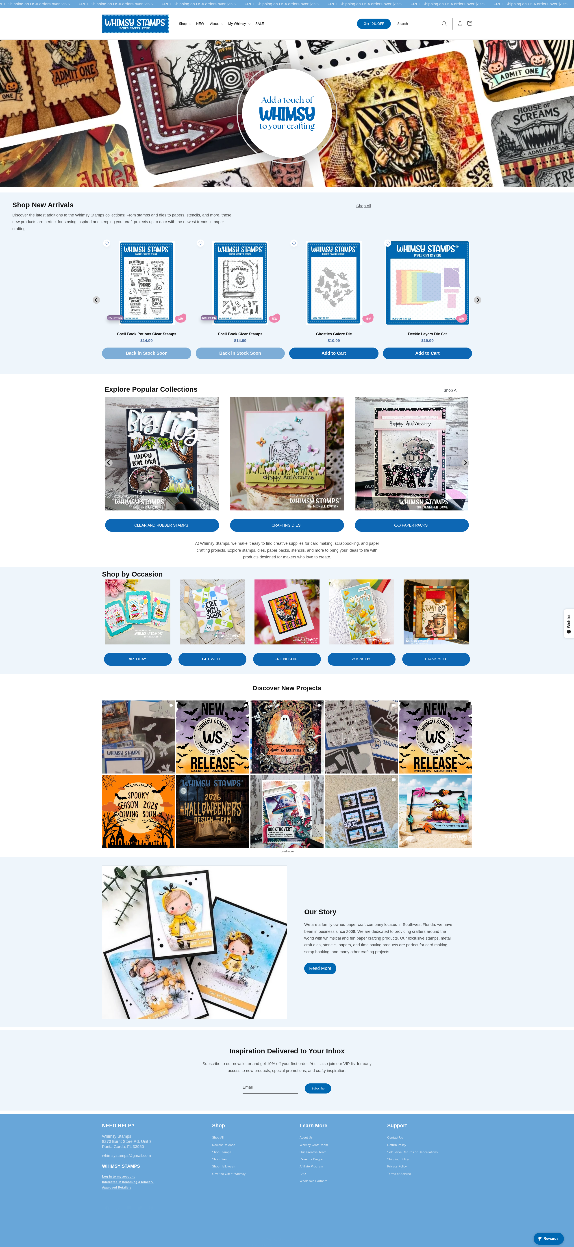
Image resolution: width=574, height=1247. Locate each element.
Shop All (363, 206)
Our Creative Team (313, 1152)
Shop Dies (219, 1159)
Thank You (435, 659)
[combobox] (422, 23)
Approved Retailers (116, 1187)
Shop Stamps (221, 1152)
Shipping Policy (398, 1159)
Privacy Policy (397, 1166)
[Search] (444, 23)
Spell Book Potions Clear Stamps (146, 334)
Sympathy (360, 659)
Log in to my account (118, 1176)
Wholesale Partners (313, 1181)
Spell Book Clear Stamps (240, 334)
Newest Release (223, 1144)
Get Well (211, 659)
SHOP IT (287, 811)
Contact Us (395, 1137)
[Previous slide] (96, 300)
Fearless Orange (318, 1245)
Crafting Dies (286, 525)
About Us (306, 1137)
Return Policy (396, 1144)
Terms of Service (399, 1173)
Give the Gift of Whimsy (229, 1173)
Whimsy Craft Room (314, 1144)
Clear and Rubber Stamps (161, 525)
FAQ (303, 1173)
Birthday (137, 659)
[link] (138, 737)
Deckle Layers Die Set (427, 334)
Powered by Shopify (258, 1245)
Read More (320, 968)
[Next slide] (477, 300)
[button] (184, 24)
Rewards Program (312, 1159)
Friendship (286, 659)
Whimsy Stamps (277, 1239)
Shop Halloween (223, 1166)
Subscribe (317, 1088)
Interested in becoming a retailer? (128, 1182)
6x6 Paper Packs (411, 525)
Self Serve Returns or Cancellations (412, 1152)
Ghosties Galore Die (334, 334)
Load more (287, 851)
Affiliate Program (311, 1166)
